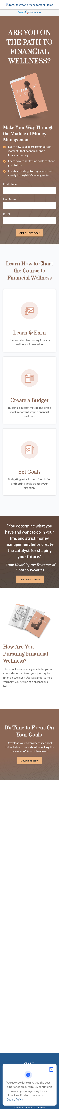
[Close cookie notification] (51, 1069)
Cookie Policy (14, 1099)
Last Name (9, 199)
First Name (10, 184)
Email (6, 214)
